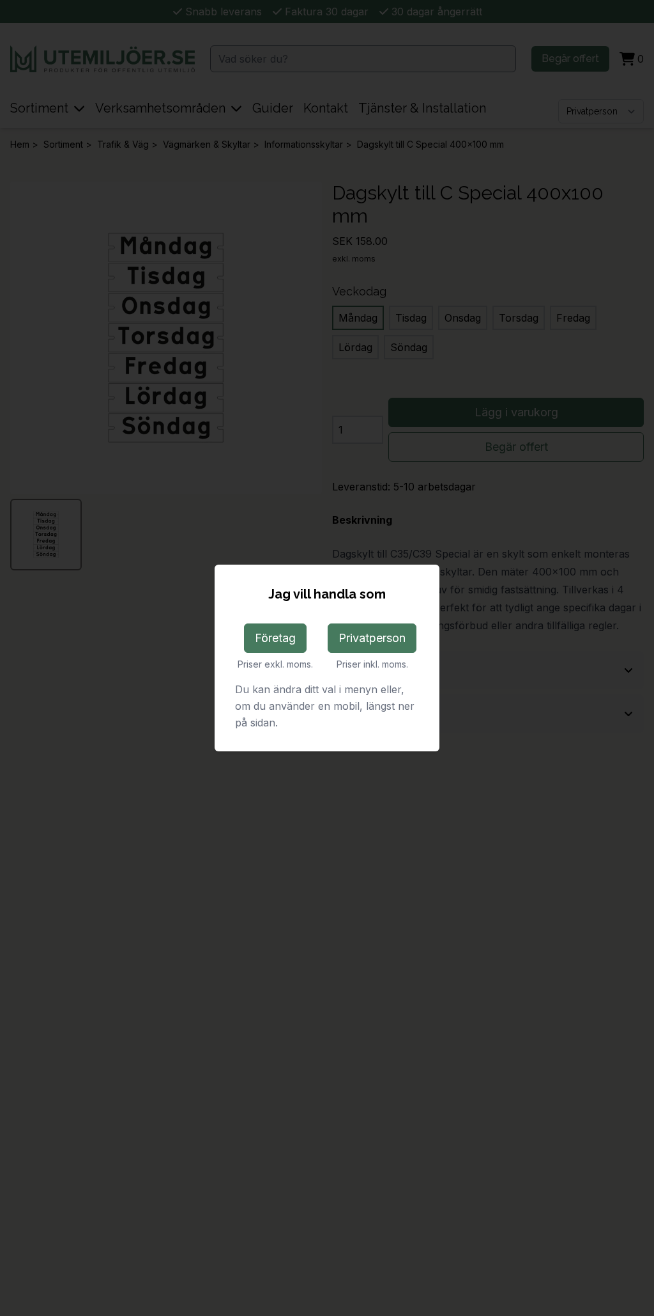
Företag (275, 638)
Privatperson (372, 638)
